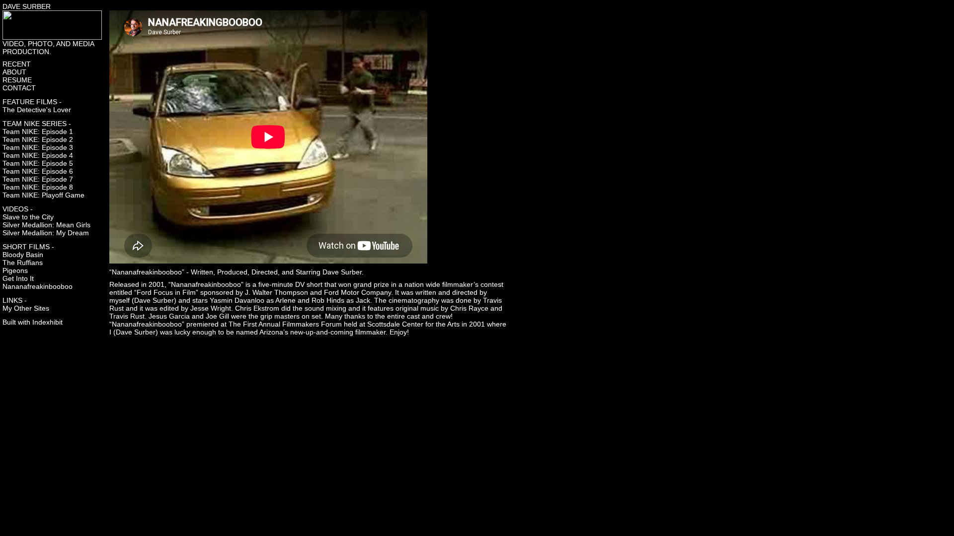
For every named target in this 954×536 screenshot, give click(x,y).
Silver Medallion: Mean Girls (46, 225)
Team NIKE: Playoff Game (43, 195)
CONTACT (19, 88)
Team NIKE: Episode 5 (37, 163)
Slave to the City (28, 217)
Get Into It (18, 278)
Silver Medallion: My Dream (45, 233)
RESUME (17, 80)
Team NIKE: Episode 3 (37, 147)
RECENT (16, 64)
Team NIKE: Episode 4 (37, 155)
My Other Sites (25, 308)
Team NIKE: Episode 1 (37, 131)
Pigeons (15, 270)
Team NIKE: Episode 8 (37, 187)
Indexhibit (47, 322)
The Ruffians (22, 263)
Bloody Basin (22, 255)
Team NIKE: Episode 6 (37, 171)
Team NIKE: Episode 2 (37, 139)
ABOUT (14, 72)
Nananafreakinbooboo (37, 286)
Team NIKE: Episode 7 (37, 179)
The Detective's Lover (36, 110)
